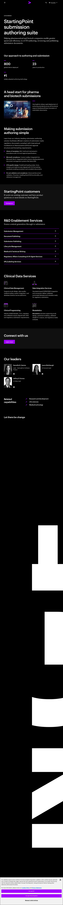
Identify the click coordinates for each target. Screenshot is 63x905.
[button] (9, 203)
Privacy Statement (37, 887)
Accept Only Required (31, 895)
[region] (31, 891)
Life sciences (33, 402)
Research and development (39, 399)
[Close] (60, 880)
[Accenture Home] (30, 3)
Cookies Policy (26, 887)
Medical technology (36, 405)
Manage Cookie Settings (31, 900)
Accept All (31, 891)
